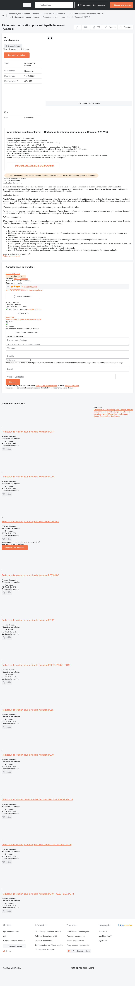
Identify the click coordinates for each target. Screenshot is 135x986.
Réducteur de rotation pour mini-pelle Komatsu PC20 (28, 476)
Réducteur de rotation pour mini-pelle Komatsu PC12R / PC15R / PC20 (36, 844)
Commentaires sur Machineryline (49, 945)
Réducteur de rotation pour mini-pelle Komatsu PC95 (28, 710)
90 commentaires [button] (30, 286)
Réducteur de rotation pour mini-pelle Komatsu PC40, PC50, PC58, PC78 (38, 894)
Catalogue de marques (44, 949)
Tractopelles (105, 416)
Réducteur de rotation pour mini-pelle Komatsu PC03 (28, 432)
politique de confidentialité (46, 386)
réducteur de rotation (29, 64)
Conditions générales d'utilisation (48, 932)
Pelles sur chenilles (102, 410)
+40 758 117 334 (34, 309)
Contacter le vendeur (17, 55)
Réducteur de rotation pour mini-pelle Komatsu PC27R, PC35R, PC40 (36, 665)
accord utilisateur (72, 386)
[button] (77, 27)
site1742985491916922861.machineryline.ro (24, 290)
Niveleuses (115, 416)
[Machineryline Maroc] (11, 5)
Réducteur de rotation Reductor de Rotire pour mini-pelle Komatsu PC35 (37, 799)
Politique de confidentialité (46, 936)
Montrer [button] (23, 309)
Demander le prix (14, 46)
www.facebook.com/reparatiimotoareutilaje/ (24, 319)
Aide (5, 936)
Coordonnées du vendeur (14, 940)
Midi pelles (113, 414)
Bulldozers (104, 412)
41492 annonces (21, 279)
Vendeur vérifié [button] (16, 276)
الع (4, 951)
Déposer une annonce (14, 548)
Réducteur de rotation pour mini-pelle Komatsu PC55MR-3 (30, 575)
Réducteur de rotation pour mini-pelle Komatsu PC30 (28, 755)
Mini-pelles (115, 410)
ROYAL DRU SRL (13, 274)
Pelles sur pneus (116, 412)
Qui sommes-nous (11, 932)
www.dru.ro (10, 317)
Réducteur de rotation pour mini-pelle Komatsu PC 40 (28, 620)
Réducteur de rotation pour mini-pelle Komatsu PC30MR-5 (30, 521)
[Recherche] (37, 5)
